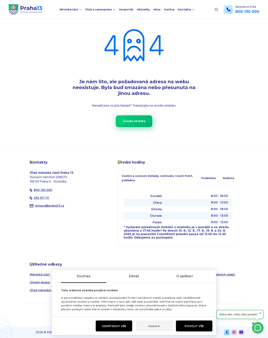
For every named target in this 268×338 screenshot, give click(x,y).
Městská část (69, 9)
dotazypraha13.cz (49, 206)
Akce (157, 9)
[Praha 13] (25, 9)
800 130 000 (247, 11)
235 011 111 (41, 198)
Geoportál (126, 9)
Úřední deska (40, 282)
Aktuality (143, 9)
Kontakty (184, 9)
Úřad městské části (44, 290)
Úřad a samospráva (98, 9)
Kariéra (169, 9)
